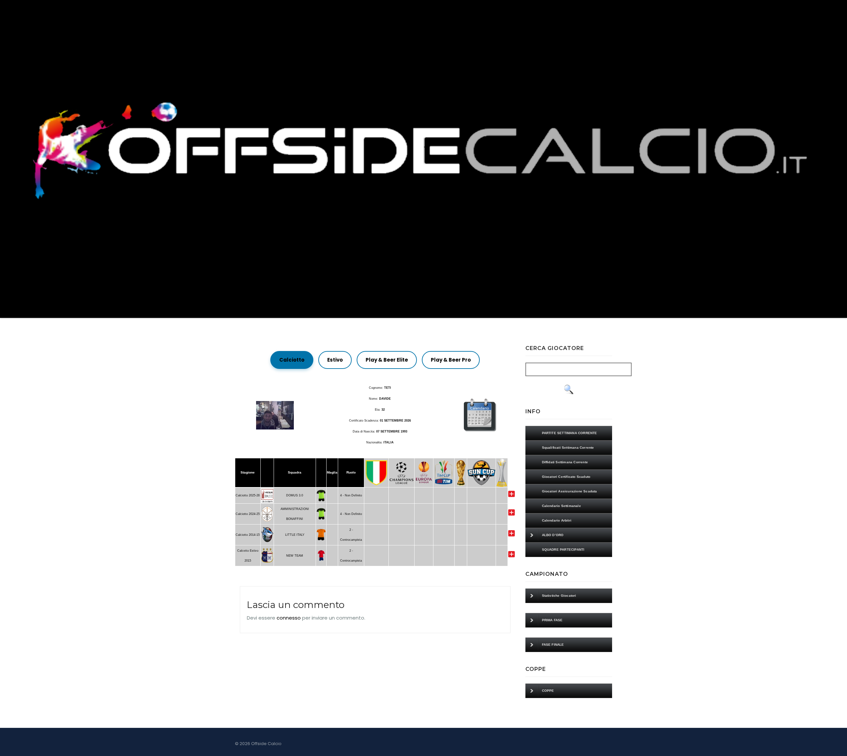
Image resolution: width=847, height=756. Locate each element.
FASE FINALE (553, 644)
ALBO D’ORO (553, 535)
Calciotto (291, 359)
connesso (289, 617)
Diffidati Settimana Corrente (565, 462)
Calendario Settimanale (561, 506)
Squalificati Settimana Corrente (568, 447)
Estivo (335, 359)
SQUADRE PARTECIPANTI (563, 549)
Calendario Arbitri (557, 520)
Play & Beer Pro (451, 359)
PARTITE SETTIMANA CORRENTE (569, 433)
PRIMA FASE (552, 620)
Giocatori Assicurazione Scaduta (569, 491)
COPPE (548, 690)
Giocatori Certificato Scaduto (566, 477)
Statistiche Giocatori (559, 595)
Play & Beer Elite (387, 359)
